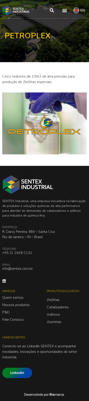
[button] (52, 10)
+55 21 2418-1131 (17, 253)
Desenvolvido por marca (44, 394)
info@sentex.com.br (17, 268)
